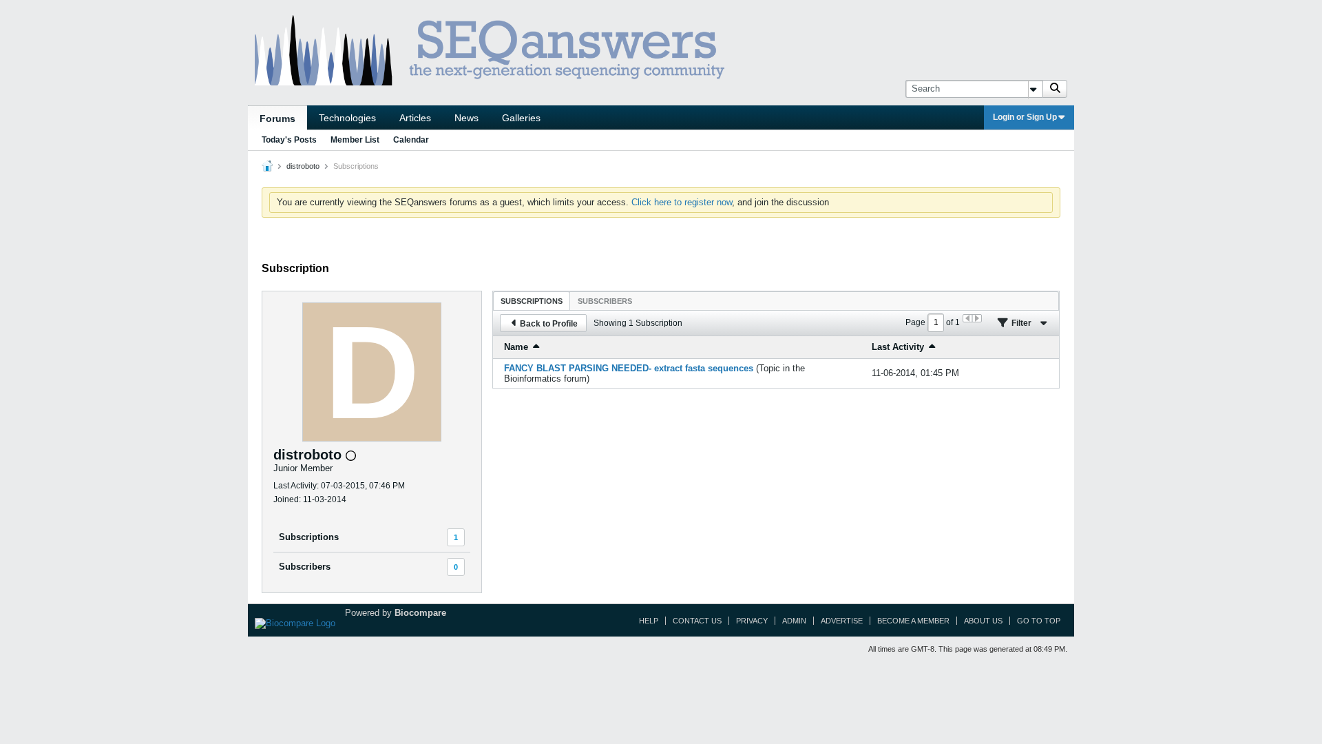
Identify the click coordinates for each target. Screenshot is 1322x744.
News (466, 117)
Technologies (347, 117)
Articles (415, 117)
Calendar (411, 140)
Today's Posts (289, 140)
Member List (354, 140)
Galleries (521, 117)
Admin (794, 621)
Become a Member (913, 621)
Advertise (842, 621)
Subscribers (304, 566)
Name (516, 347)
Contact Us (697, 621)
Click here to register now (681, 202)
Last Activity (898, 347)
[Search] (1054, 89)
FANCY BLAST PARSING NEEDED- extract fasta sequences (628, 368)
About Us (983, 621)
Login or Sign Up (1025, 117)
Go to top (1038, 621)
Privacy (752, 621)
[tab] (531, 300)
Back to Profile (549, 324)
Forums (277, 118)
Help (648, 621)
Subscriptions (309, 537)
